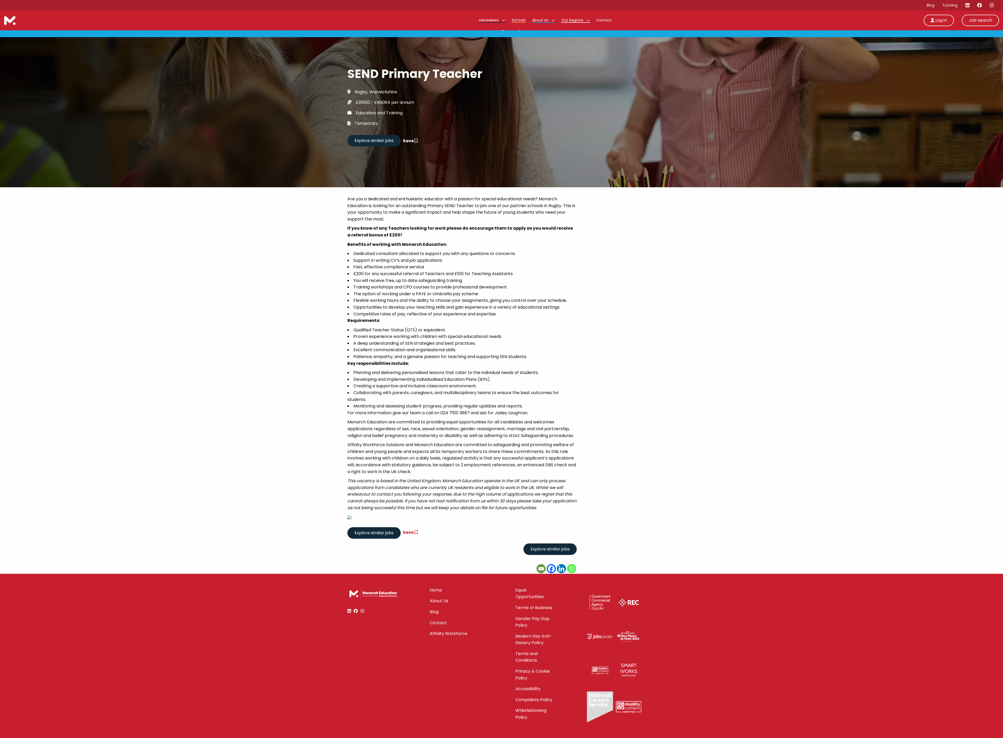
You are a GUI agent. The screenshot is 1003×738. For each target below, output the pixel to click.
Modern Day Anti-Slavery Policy (533, 639)
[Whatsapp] (571, 568)
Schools (519, 20)
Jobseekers (489, 20)
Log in (940, 20)
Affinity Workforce (448, 634)
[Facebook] (551, 568)
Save (409, 141)
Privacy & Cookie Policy (532, 674)
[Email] (541, 568)
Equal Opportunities (529, 593)
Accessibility (528, 689)
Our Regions (572, 20)
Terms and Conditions (526, 657)
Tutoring (950, 5)
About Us (540, 20)
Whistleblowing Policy (530, 713)
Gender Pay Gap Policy (532, 622)
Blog (930, 5)
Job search (980, 20)
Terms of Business (533, 608)
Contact (604, 20)
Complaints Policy (533, 700)
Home (436, 590)
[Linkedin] (561, 568)
